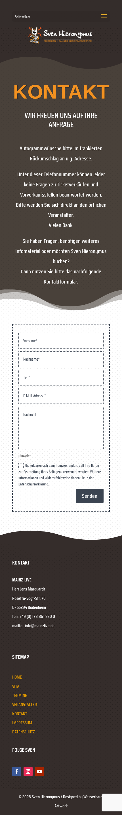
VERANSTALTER (24, 704)
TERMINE (19, 695)
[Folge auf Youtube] (39, 771)
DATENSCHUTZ (23, 731)
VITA (15, 686)
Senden (89, 495)
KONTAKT (19, 713)
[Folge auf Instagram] (28, 771)
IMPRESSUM (22, 722)
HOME (17, 677)
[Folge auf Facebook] (16, 771)
